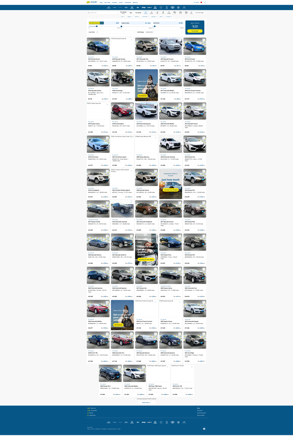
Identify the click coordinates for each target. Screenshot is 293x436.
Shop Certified (200, 415)
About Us (135, 2)
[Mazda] (155, 7)
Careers (119, 429)
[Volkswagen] (178, 7)
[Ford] (126, 7)
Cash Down (156, 23)
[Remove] (124, 16)
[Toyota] (172, 7)
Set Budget (195, 31)
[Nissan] (161, 7)
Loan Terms (92, 32)
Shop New (199, 410)
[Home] (91, 2)
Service (121, 2)
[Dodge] (120, 7)
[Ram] (166, 7)
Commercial (128, 2)
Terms (92, 429)
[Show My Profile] (205, 2)
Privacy (88, 429)
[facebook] (204, 429)
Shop (101, 2)
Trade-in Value (125, 23)
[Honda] (132, 7)
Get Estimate (142, 96)
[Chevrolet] (108, 7)
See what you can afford (146, 259)
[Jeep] (143, 7)
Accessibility (104, 429)
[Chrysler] (114, 7)
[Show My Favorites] (107, 40)
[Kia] (149, 7)
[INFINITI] (184, 7)
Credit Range (140, 32)
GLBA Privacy (97, 429)
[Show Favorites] (201, 2)
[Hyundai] (137, 7)
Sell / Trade (107, 2)
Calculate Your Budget (170, 190)
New (131, 12)
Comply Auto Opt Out (112, 429)
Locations (114, 2)
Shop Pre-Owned (201, 413)
